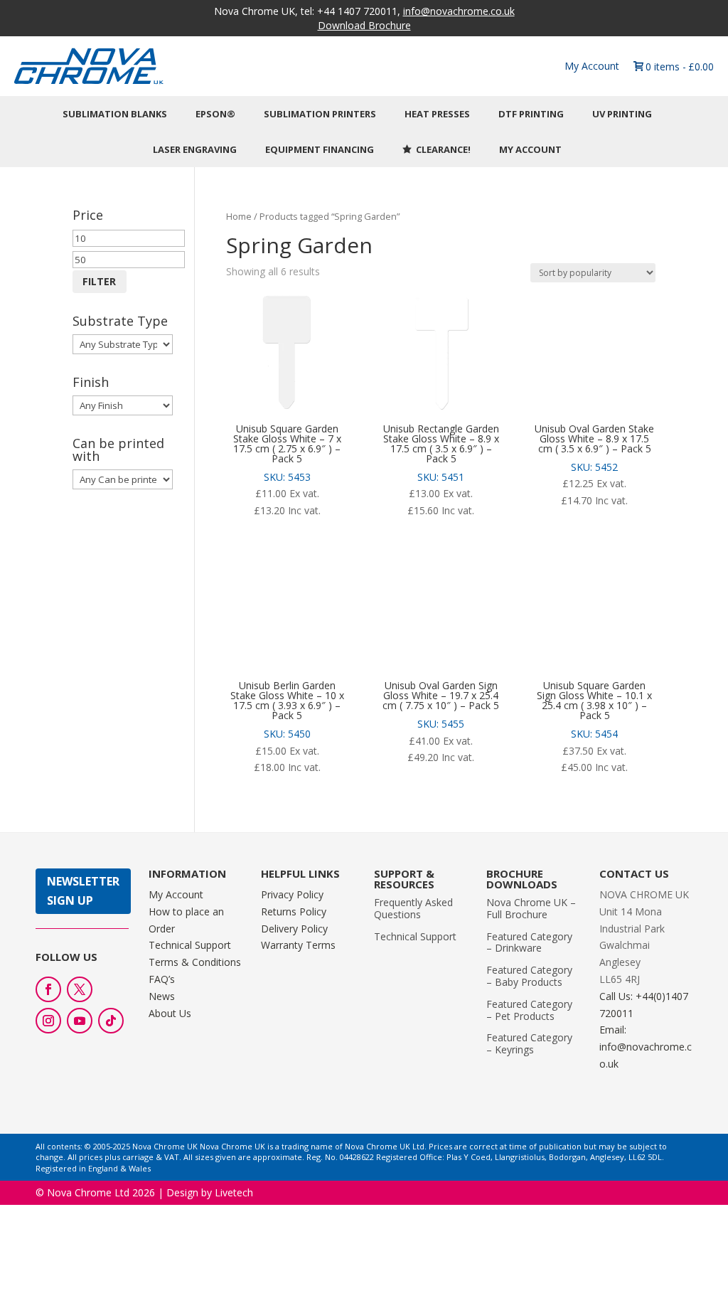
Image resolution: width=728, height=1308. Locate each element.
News (162, 996)
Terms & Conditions (195, 962)
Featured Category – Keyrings (529, 1043)
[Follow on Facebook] (48, 989)
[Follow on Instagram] (48, 1020)
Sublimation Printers (320, 113)
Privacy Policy (292, 894)
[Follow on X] (79, 989)
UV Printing (622, 113)
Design (182, 1192)
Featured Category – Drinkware (529, 942)
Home (239, 216)
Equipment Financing (319, 149)
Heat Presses (437, 113)
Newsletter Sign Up (83, 890)
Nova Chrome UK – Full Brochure (531, 908)
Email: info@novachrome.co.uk (645, 1046)
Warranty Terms (298, 945)
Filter (99, 281)
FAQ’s (162, 979)
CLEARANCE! (443, 149)
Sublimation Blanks (115, 113)
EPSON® (215, 113)
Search (343, 64)
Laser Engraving (195, 149)
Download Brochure (364, 25)
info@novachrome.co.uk (459, 11)
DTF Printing (531, 113)
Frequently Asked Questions (413, 908)
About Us (170, 1013)
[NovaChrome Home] (130, 66)
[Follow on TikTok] (111, 1020)
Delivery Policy (294, 928)
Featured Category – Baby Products (529, 976)
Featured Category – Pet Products (529, 1010)
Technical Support (190, 945)
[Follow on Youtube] (79, 1020)
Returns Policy (293, 911)
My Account (591, 66)
